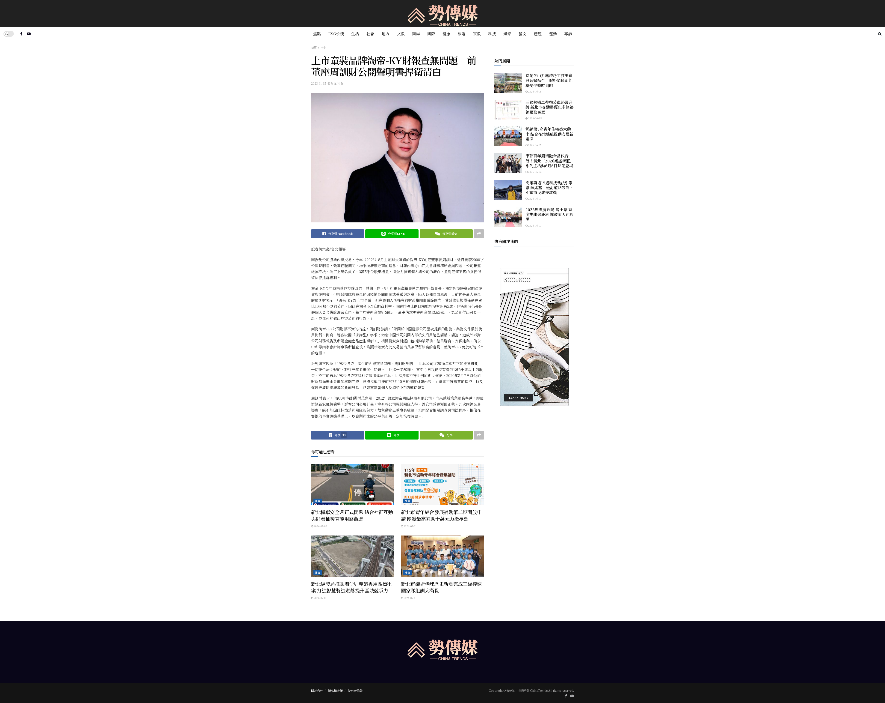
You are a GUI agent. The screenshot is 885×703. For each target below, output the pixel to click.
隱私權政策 (335, 690)
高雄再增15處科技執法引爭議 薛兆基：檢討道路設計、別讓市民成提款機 (549, 187)
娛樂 (507, 33)
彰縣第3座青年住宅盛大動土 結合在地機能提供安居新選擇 (549, 134)
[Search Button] (880, 33)
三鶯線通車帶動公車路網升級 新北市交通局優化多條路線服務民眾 (549, 107)
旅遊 (462, 33)
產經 (538, 33)
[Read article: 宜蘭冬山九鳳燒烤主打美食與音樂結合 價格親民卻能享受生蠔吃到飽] (508, 83)
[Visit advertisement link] (534, 337)
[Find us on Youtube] (29, 33)
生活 (355, 33)
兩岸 (416, 33)
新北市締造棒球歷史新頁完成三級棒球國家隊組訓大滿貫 (441, 587)
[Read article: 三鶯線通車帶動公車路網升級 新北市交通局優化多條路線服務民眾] (508, 110)
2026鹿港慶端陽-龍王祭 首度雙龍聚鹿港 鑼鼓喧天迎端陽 (549, 214)
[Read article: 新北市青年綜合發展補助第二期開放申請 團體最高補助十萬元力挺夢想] (442, 484)
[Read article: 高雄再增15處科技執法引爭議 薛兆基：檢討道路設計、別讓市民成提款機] (508, 190)
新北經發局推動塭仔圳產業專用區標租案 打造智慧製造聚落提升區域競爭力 (351, 587)
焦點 (317, 33)
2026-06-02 (535, 172)
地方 (385, 33)
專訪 (568, 33)
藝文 (522, 33)
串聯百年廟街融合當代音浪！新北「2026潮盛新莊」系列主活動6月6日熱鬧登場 (549, 160)
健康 (446, 33)
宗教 (477, 33)
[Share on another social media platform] (479, 233)
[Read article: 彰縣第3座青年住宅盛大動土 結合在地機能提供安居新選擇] (508, 136)
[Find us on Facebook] (21, 33)
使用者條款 (355, 690)
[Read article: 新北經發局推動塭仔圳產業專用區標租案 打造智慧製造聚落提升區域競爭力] (352, 556)
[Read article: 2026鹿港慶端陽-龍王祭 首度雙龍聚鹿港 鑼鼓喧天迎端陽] (508, 217)
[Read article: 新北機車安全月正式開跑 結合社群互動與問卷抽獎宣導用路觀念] (352, 484)
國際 (431, 33)
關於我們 (317, 690)
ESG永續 (336, 33)
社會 (370, 33)
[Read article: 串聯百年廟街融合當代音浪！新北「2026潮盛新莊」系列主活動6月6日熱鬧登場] (508, 163)
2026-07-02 (320, 526)
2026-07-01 (410, 526)
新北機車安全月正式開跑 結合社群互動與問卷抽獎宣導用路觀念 (352, 515)
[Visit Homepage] (442, 14)
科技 (492, 33)
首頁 (314, 47)
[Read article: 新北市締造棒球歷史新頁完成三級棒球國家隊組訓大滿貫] (442, 556)
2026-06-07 (535, 225)
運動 (553, 33)
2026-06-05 (535, 91)
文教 (401, 33)
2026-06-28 (535, 118)
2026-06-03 (535, 198)
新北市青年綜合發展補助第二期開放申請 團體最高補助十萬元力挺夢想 (441, 515)
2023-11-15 (318, 83)
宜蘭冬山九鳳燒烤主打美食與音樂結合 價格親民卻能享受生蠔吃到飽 (548, 80)
